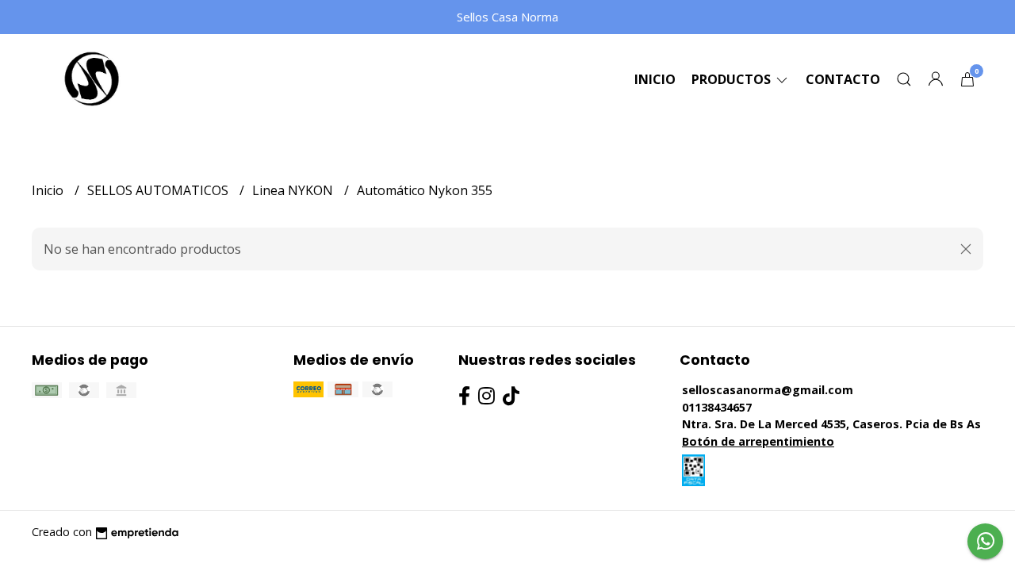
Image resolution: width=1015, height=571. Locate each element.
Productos (732, 79)
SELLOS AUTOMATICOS (159, 190)
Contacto (843, 79)
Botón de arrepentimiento (758, 441)
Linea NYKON (294, 190)
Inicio (655, 79)
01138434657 (717, 407)
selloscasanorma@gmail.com (767, 389)
